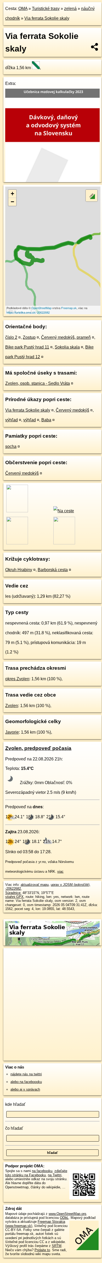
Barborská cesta (53, 569)
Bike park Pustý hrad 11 (27, 347)
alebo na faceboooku (26, 1082)
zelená (70, 8)
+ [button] (12, 193)
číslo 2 (11, 337)
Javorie (12, 732)
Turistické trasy (46, 8)
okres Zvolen (17, 679)
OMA (22, 8)
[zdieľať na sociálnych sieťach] (94, 47)
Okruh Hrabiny (18, 569)
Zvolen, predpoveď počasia (38, 748)
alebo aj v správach (25, 1089)
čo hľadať (14, 1128)
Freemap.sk (69, 308)
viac (60, 871)
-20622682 (13, 889)
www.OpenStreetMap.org (67, 1214)
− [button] (12, 201)
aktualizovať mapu (35, 885)
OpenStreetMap (41, 308)
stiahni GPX (14, 897)
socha (10, 446)
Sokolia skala (67, 347)
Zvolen (11, 705)
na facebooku (42, 1171)
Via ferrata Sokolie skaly (46, 18)
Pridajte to (42, 1250)
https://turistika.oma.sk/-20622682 (28, 312)
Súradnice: (13, 893)
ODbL (64, 1218)
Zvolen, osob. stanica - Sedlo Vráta (37, 383)
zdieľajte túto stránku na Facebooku (36, 1173)
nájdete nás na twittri (26, 1074)
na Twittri (54, 1175)
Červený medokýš (72, 410)
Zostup (29, 337)
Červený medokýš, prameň (66, 337)
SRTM (56, 1246)
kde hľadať (15, 1104)
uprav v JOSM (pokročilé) (70, 885)
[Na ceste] (63, 511)
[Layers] (91, 195)
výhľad (11, 420)
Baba (46, 420)
